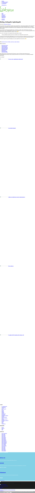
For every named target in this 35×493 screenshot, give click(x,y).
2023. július (3, 434)
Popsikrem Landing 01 (5, 420)
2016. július (3, 446)
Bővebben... (9, 492)
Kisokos (3, 416)
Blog (2, 409)
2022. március (4, 437)
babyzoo (6, 41)
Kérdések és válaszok (5, 415)
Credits (3, 410)
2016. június (3, 447)
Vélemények (3, 423)
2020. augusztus (4, 442)
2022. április (3, 436)
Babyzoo (5, 24)
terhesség (18, 41)
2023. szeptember (4, 433)
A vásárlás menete (4, 2)
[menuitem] (18, 1)
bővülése (9, 41)
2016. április (3, 449)
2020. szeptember (4, 441)
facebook (2, 463)
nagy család (14, 41)
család (12, 41)
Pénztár (3, 419)
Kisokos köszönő (4, 417)
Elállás (3, 411)
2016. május (3, 448)
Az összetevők (4, 3)
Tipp (2, 429)
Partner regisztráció (4, 418)
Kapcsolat (3, 414)
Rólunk (3, 1)
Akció (3, 427)
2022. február (4, 438)
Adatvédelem (4, 407)
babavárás (3, 41)
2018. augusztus (4, 443)
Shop (2, 422)
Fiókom (3, 412)
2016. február (4, 450)
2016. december (4, 445)
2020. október (4, 440)
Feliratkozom (3, 472)
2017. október (4, 444)
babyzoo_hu (2, 457)
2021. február (4, 439)
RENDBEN (5, 492)
